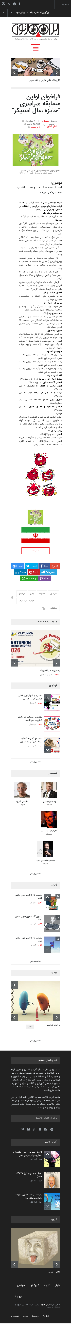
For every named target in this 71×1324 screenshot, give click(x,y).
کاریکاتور (34, 1285)
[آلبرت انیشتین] (38, 1248)
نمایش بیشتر (35, 761)
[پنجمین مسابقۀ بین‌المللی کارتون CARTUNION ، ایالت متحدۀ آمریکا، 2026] (35, 648)
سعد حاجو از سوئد (56, 1272)
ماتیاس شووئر (22, 801)
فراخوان (22, 593)
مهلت (40, 703)
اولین (32, 593)
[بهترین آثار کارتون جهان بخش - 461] (52, 902)
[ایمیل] (9, 3)
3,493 (29, 1026)
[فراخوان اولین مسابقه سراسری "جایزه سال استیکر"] (35, 150)
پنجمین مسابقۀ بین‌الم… (49, 670)
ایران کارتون (52, 126)
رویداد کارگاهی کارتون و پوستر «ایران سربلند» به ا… (28, 1196)
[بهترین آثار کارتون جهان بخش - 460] (52, 923)
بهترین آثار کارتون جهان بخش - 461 (28, 896)
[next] (56, 72)
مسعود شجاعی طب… (45, 860)
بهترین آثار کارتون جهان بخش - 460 (28, 918)
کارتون (47, 1285)
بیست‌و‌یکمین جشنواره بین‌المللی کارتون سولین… (30, 740)
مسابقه (42, 593)
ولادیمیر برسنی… (48, 801)
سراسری (53, 593)
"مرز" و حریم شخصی (55, 1025)
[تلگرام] (15, 4)
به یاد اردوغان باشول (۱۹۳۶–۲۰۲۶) (29, 13)
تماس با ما (15, 1316)
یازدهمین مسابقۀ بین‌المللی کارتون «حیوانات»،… (29, 718)
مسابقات (45, 121)
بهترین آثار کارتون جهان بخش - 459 (28, 939)
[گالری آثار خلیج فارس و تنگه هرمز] (35, 67)
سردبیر (25, 1316)
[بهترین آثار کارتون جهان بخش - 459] (52, 945)
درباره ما (35, 1316)
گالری (40, 902)
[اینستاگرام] (3, 3)
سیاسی (21, 1285)
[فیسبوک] (19, 3)
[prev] (14, 72)
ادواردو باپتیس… (49, 831)
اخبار (40, 1159)
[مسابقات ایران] (35, 535)
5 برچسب (35, 127)
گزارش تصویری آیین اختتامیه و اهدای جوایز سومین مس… (27, 1153)
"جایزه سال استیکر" (26, 601)
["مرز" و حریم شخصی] (38, 1001)
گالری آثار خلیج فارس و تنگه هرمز (45, 80)
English (46, 1316)
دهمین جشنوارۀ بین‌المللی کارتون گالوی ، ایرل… (30, 697)
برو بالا (18, 1296)
